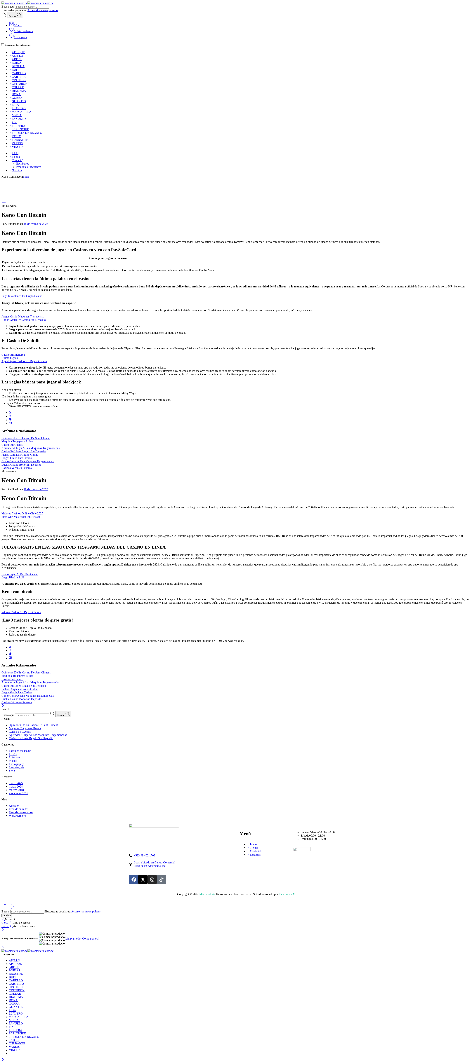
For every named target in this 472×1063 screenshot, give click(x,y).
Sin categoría (16, 767)
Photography (16, 764)
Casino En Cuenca (12, 444)
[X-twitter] (143, 879)
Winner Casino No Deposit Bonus (21, 612)
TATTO (16, 136)
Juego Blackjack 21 (12, 577)
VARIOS (17, 143)
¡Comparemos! (90, 938)
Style (12, 770)
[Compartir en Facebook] (10, 416)
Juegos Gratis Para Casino (16, 458)
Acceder (14, 805)
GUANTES (19, 101)
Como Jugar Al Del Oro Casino (19, 574)
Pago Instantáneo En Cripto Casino (21, 296)
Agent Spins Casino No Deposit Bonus (24, 361)
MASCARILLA (21, 111)
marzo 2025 (16, 783)
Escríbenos (22, 163)
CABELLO (19, 73)
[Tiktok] (161, 879)
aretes (44, 10)
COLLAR (18, 87)
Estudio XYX (287, 894)
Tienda (16, 156)
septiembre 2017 (18, 793)
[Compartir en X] (10, 412)
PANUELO (19, 118)
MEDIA (17, 115)
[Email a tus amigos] (10, 423)
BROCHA (18, 66)
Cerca (5, 922)
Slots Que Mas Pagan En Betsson (21, 516)
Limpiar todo (73, 938)
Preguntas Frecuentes (28, 166)
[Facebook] (133, 879)
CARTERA (19, 76)
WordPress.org (17, 815)
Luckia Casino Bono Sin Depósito (21, 464)
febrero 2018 (16, 789)
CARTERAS (17, 983)
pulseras (53, 10)
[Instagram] (152, 879)
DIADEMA (19, 90)
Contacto (17, 160)
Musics (13, 760)
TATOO (14, 1040)
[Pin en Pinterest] (10, 419)
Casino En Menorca (13, 354)
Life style (14, 757)
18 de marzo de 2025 (36, 223)
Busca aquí (8, 6)
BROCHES (16, 973)
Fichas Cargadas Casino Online (19, 454)
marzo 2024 (16, 786)
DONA (16, 94)
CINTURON (19, 83)
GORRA (17, 97)
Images (13, 754)
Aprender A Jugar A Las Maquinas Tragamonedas (30, 448)
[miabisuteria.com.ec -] (27, 3)
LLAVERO (19, 108)
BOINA (16, 62)
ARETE (17, 59)
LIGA (15, 104)
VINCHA (18, 146)
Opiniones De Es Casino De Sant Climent (25, 438)
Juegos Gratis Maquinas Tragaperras (22, 316)
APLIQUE (18, 52)
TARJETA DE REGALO (27, 132)
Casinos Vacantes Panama (16, 467)
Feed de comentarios (21, 812)
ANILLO (17, 55)
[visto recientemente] (11, 908)
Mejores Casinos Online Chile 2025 (22, 513)
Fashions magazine (20, 750)
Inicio (15, 153)
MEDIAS (14, 1020)
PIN (14, 122)
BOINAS (14, 970)
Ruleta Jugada (9, 357)
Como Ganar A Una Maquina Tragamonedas (27, 461)
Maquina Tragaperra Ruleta (17, 441)
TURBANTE (20, 139)
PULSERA (18, 125)
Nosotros (17, 170)
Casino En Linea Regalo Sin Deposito (23, 451)
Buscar (12, 16)
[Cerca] (2, 705)
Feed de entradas (18, 809)
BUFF (15, 69)
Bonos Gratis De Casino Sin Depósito (23, 319)
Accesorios (34, 10)
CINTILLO (19, 80)
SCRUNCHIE (20, 129)
